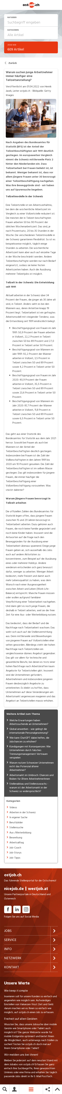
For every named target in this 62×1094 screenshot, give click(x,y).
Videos (13, 807)
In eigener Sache (18, 817)
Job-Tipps (14, 858)
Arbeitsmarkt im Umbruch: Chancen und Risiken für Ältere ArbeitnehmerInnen (31, 777)
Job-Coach (15, 847)
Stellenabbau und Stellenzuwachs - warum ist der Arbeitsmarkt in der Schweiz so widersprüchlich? (28, 787)
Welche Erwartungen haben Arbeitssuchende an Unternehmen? (28, 722)
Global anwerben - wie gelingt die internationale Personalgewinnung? (28, 731)
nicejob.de (14, 892)
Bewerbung (15, 837)
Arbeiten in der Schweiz (22, 812)
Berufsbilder (16, 822)
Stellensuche (16, 827)
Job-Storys (15, 852)
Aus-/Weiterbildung (20, 832)
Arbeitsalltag (16, 842)
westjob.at (38, 892)
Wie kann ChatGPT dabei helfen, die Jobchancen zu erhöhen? (29, 740)
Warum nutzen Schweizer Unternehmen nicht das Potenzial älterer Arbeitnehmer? (31, 766)
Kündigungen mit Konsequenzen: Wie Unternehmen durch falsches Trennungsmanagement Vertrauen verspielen (30, 752)
